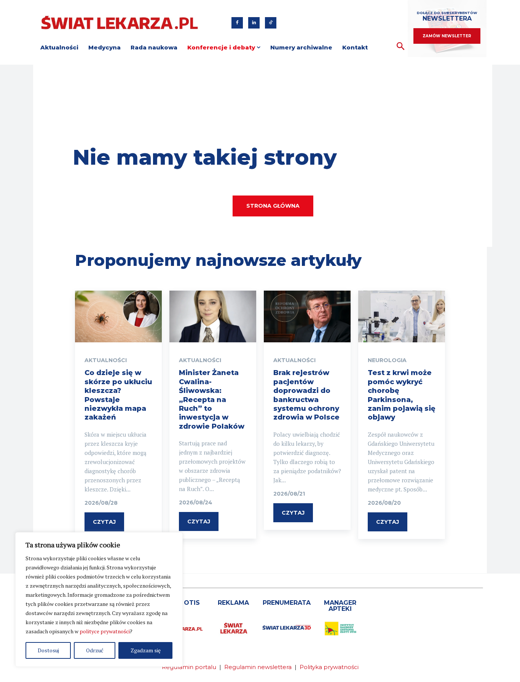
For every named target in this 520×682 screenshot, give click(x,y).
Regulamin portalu (189, 667)
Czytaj (104, 521)
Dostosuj (48, 650)
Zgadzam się (146, 650)
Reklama (233, 602)
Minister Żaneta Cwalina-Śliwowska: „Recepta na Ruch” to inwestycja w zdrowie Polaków (211, 399)
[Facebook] (237, 23)
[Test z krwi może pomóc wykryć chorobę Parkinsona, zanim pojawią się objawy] (401, 317)
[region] (99, 599)
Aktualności (106, 360)
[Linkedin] (254, 23)
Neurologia (387, 360)
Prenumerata (287, 602)
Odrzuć (95, 650)
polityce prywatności (105, 631)
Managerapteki (340, 605)
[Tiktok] (270, 23)
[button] (400, 46)
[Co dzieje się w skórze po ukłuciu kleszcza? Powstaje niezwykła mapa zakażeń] (118, 317)
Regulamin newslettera (258, 667)
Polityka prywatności (329, 667)
